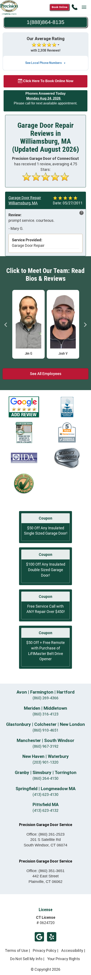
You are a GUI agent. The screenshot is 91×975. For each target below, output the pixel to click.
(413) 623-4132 (45, 810)
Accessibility (72, 950)
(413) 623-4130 (45, 794)
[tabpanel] (28, 323)
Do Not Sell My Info (26, 959)
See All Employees (45, 373)
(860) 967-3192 (45, 746)
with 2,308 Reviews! (46, 50)
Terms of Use (16, 950)
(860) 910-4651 (45, 730)
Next (85, 324)
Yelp (51, 936)
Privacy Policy (44, 950)
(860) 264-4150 (45, 778)
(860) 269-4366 (45, 698)
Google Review (39, 936)
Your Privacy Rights (63, 959)
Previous (6, 324)
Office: (45, 834)
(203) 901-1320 (45, 762)
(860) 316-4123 (45, 714)
